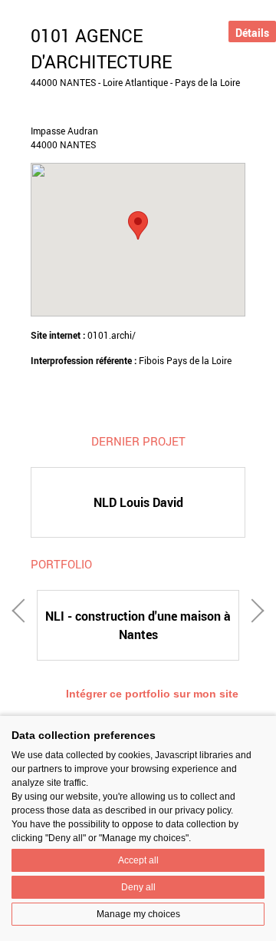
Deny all (138, 887)
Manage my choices (138, 914)
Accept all (138, 860)
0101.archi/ (111, 335)
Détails (252, 32)
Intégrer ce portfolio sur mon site (152, 694)
